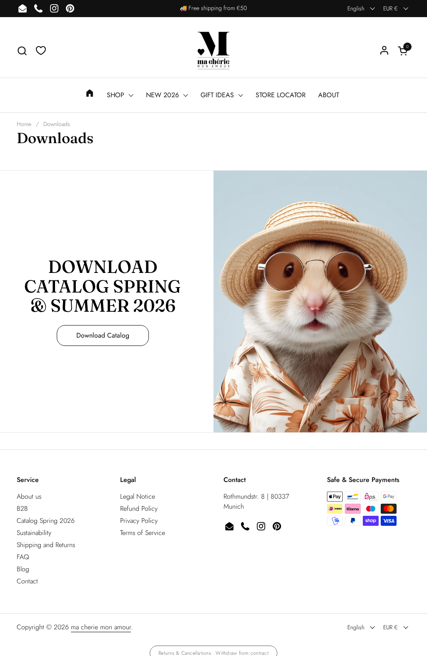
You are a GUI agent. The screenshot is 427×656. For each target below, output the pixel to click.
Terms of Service (142, 532)
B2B (22, 508)
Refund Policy (139, 508)
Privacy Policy (139, 520)
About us (29, 496)
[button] (22, 50)
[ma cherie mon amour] (213, 50)
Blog (23, 569)
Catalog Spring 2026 (46, 520)
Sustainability (34, 532)
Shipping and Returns (46, 545)
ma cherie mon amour (101, 627)
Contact (27, 581)
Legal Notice (137, 496)
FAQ (23, 557)
